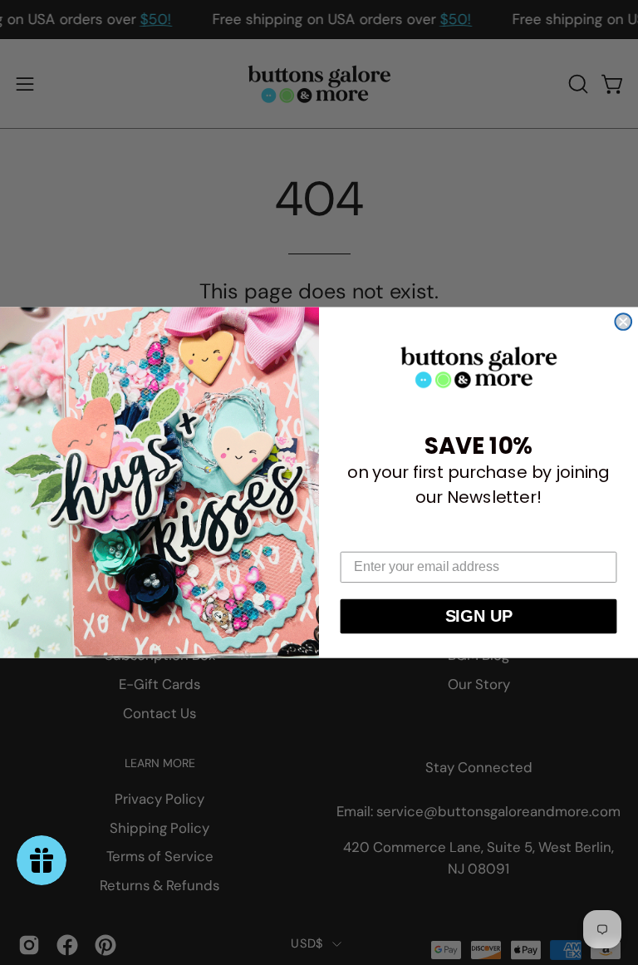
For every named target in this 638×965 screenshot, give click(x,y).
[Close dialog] (623, 321)
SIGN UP (479, 617)
